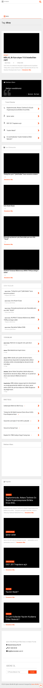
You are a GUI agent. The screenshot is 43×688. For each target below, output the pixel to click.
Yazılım (8, 589)
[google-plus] (11, 677)
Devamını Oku (26, 70)
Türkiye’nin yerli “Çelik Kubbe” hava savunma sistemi (21, 174)
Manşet (6, 55)
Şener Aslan (10, 531)
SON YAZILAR (8, 286)
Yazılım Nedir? (12, 592)
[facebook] (37, 2)
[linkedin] (31, 2)
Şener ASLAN (35, 684)
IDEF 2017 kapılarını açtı (16, 564)
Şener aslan (11, 535)
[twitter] (24, 2)
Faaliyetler (10, 561)
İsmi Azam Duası (9, 206)
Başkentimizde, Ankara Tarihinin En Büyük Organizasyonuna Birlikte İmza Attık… (21, 500)
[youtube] (21, 2)
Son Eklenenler (10, 147)
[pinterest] (27, 2)
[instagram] (34, 2)
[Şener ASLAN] (21, 10)
